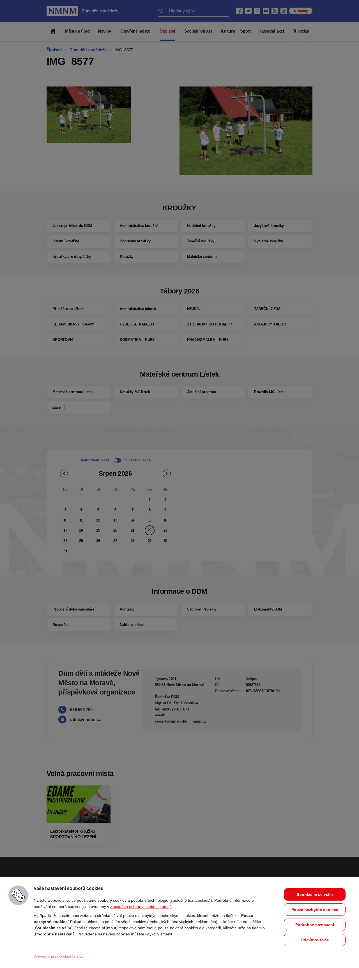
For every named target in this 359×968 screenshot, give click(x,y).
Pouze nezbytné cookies (314, 909)
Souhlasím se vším (315, 894)
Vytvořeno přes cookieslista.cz (58, 956)
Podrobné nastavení (314, 925)
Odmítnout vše (315, 940)
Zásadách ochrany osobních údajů (141, 906)
